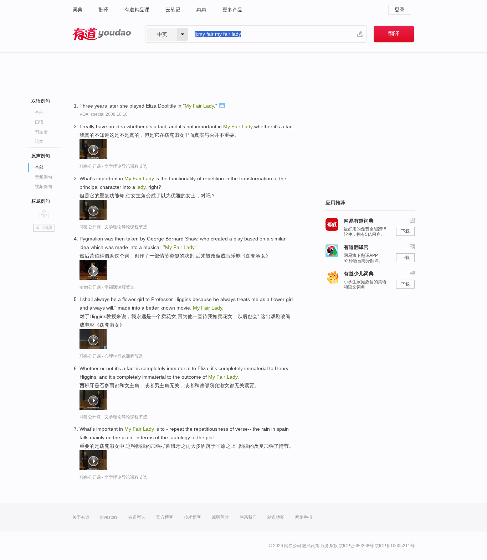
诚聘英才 (220, 517)
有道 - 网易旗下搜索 (101, 34)
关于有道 (80, 517)
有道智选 (136, 517)
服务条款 (329, 545)
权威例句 (40, 201)
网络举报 (303, 517)
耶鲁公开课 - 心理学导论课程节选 (111, 356)
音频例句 (43, 177)
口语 (39, 122)
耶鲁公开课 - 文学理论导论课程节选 (113, 166)
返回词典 (43, 227)
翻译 (103, 9)
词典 (77, 9)
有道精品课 (136, 9)
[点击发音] (222, 105)
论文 (39, 141)
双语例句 (40, 101)
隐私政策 (310, 545)
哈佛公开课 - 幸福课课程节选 (107, 287)
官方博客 (164, 517)
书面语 (41, 131)
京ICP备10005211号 (395, 545)
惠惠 (201, 9)
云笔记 (172, 9)
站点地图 (275, 517)
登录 (400, 9)
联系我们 (248, 517)
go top (44, 214)
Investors (109, 517)
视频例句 (43, 186)
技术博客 (192, 517)
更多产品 (232, 9)
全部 (39, 112)
